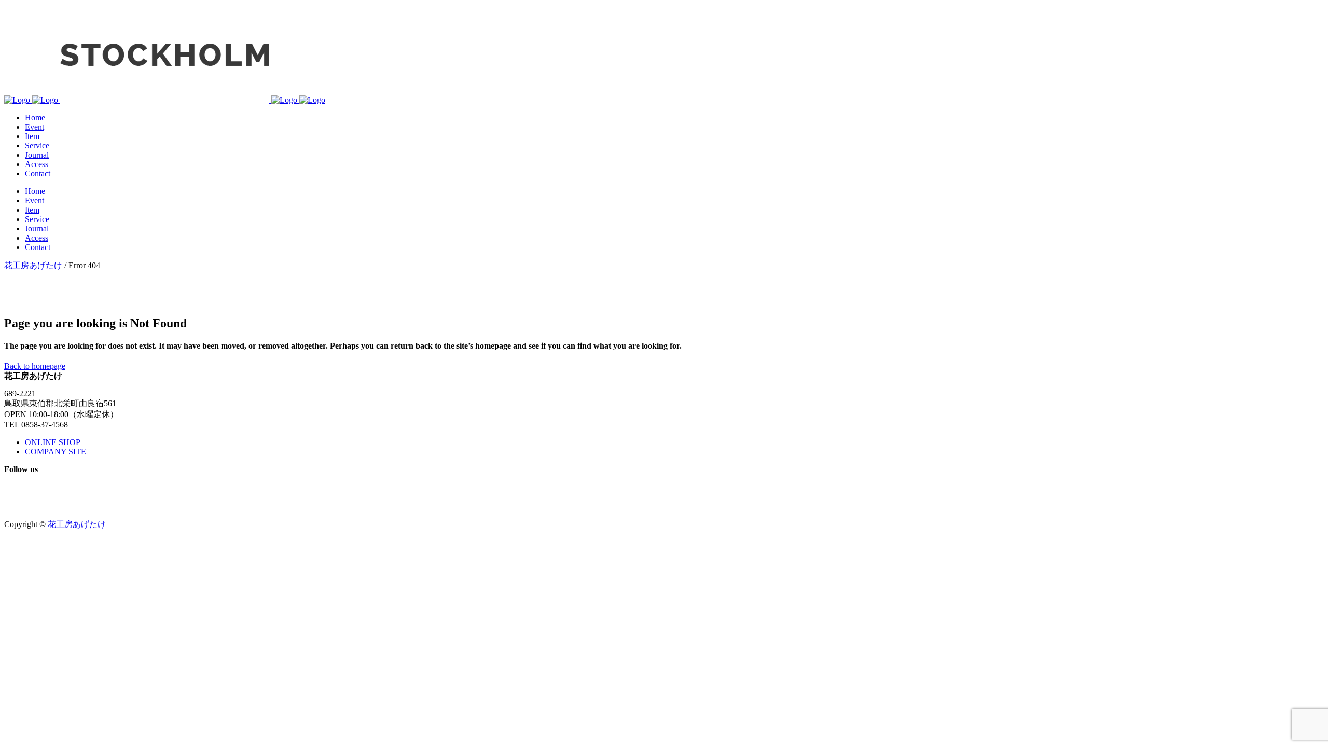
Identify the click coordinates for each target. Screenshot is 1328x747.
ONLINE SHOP (52, 442)
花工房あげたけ (33, 265)
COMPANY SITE (55, 451)
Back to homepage (34, 366)
